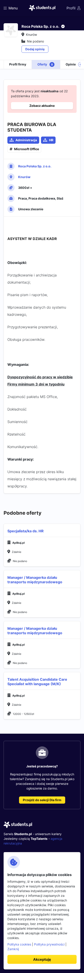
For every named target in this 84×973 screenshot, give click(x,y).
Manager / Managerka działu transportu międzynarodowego (34, 579)
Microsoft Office (26, 149)
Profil (71, 8)
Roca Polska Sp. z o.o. (34, 166)
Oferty (45, 64)
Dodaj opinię (35, 49)
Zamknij (13, 949)
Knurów (24, 177)
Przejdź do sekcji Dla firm (42, 800)
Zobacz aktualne (42, 105)
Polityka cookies (19, 944)
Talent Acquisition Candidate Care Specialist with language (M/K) (37, 681)
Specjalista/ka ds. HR (25, 531)
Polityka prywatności (49, 944)
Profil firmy (17, 64)
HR (51, 140)
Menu (13, 8)
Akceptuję (42, 959)
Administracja (26, 140)
